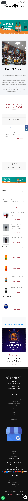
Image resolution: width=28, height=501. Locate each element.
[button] (3, 498)
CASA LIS (10, 494)
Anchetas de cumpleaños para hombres (14, 397)
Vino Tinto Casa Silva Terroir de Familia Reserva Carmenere (17, 226)
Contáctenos (14, 419)
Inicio (14, 412)
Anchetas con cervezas (14, 484)
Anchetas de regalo (14, 405)
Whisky (14, 453)
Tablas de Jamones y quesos (14, 403)
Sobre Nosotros (14, 417)
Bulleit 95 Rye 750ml (16, 253)
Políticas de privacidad (18, 491)
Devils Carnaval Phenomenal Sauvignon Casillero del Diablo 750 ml (13, 134)
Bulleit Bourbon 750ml (17, 265)
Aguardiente (14, 451)
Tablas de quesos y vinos (14, 479)
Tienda (14, 414)
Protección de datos (9, 491)
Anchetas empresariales (14, 480)
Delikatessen (14, 456)
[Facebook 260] (26, 126)
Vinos (14, 449)
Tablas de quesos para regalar (14, 482)
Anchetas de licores (14, 401)
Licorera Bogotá (14, 486)
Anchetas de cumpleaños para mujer (14, 399)
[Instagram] (26, 129)
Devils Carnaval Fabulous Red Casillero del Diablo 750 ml (18, 214)
